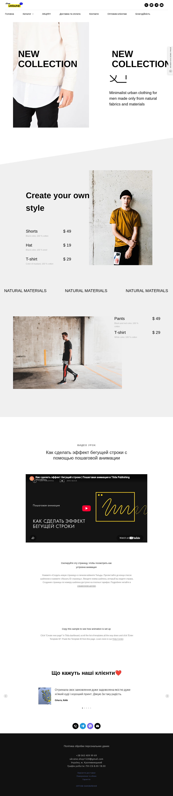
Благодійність (143, 14)
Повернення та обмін (87, 776)
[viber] (151, 5)
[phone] (146, 5)
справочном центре (86, 586)
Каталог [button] (27, 14)
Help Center (117, 639)
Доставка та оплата (70, 14)
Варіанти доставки (86, 773)
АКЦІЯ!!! (46, 14)
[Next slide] (167, 696)
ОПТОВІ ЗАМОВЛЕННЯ (86, 786)
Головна (9, 14)
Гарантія (86, 779)
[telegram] (156, 5)
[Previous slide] (6, 696)
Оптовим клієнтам (117, 14)
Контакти (94, 14)
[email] (162, 5)
